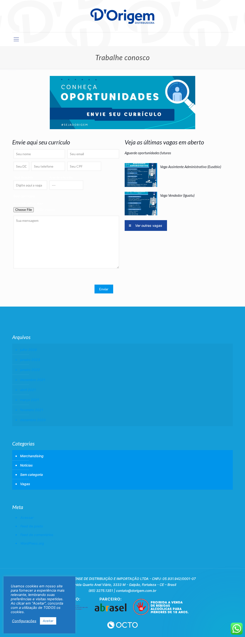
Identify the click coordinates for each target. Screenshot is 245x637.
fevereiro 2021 (31, 410)
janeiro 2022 (30, 370)
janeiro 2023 (30, 360)
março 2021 (29, 400)
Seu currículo (24, 196)
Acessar (26, 517)
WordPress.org (32, 543)
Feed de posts (31, 526)
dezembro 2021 (32, 380)
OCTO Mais (122, 624)
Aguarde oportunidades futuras (148, 153)
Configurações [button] (24, 621)
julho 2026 (28, 350)
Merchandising (32, 456)
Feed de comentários (36, 535)
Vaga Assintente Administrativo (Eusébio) (190, 167)
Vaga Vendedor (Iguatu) (177, 195)
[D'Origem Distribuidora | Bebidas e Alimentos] (122, 16)
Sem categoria (31, 474)
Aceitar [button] (48, 621)
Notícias (26, 465)
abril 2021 (28, 390)
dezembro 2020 (33, 420)
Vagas (25, 484)
